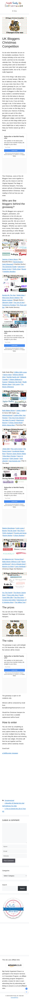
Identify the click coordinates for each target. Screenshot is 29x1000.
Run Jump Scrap (16, 449)
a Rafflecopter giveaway (10, 753)
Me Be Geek (12, 530)
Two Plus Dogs (19, 597)
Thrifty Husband (7, 533)
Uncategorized (9, 800)
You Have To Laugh (8, 420)
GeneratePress (14, 997)
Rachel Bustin (18, 262)
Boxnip (4, 530)
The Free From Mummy (17, 418)
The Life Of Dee (19, 302)
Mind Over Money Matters (11, 297)
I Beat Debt (6, 449)
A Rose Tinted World (15, 422)
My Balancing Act (8, 559)
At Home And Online (9, 600)
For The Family (7, 592)
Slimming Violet (7, 302)
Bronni (24, 269)
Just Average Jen (14, 461)
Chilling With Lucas (20, 372)
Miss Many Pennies (9, 456)
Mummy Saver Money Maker (16, 453)
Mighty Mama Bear (8, 425)
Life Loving (16, 384)
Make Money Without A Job (11, 561)
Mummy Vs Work (8, 566)
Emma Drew (19, 559)
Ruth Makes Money (8, 410)
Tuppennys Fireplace (9, 305)
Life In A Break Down (18, 564)
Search (4, 885)
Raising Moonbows (8, 528)
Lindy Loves (20, 528)
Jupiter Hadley (21, 410)
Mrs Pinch (21, 530)
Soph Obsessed (7, 264)
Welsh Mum (21, 295)
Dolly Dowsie (14, 458)
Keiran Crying (6, 269)
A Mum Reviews (19, 535)
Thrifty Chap (16, 269)
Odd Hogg (21, 266)
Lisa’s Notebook (20, 566)
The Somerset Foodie (9, 266)
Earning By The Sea (8, 295)
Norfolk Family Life (13, 377)
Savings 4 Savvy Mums (10, 259)
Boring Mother (7, 535)
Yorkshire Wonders (9, 271)
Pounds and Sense (20, 533)
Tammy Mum (7, 374)
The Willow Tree (20, 602)
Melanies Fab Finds (15, 382)
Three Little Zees (12, 595)
